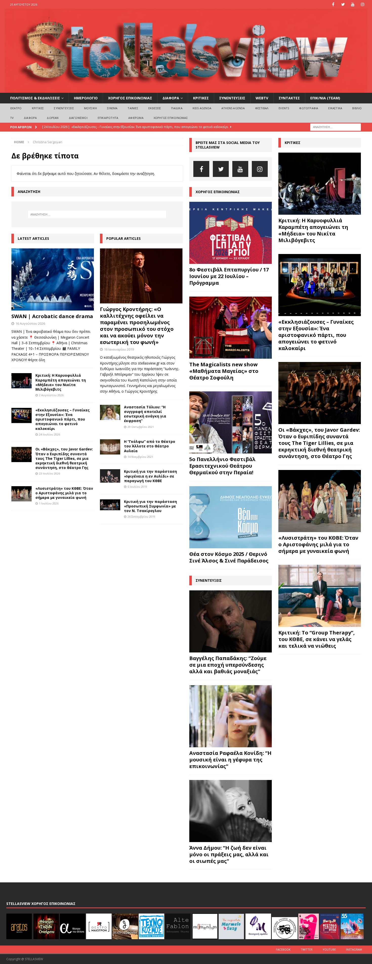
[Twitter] (343, 4)
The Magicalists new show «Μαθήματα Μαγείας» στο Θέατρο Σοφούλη (223, 371)
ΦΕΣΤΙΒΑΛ (262, 108)
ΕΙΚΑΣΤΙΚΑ (335, 108)
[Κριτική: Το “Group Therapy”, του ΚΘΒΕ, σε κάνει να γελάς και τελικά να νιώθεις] (319, 596)
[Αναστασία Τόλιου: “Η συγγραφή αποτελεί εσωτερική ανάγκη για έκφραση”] (110, 412)
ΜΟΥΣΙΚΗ (90, 108)
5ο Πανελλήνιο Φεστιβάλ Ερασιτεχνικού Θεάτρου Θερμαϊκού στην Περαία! (222, 466)
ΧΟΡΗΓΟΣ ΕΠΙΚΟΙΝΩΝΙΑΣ (130, 98)
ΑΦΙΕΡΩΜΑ (135, 118)
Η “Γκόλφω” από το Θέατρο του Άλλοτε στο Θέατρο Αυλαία (149, 446)
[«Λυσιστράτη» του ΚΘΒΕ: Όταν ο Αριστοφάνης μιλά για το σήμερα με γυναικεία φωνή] (21, 493)
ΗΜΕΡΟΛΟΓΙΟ (86, 98)
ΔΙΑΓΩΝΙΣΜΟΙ (78, 118)
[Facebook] (333, 4)
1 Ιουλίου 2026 (48, 503)
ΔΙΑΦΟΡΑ (170, 98)
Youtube (329, 949)
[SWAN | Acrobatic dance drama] (52, 279)
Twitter (307, 949)
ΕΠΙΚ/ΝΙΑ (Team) (325, 98)
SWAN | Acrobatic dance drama (52, 316)
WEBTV (262, 98)
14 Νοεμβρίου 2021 (140, 457)
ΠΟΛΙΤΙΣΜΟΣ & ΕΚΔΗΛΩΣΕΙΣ (35, 98)
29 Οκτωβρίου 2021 (141, 427)
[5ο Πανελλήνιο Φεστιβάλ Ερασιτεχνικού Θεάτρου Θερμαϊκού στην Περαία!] (230, 422)
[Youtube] (352, 4)
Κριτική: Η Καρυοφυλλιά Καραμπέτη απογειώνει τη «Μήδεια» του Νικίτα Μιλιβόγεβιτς (60, 382)
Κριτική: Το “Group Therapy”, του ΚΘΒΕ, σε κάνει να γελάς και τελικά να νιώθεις (316, 639)
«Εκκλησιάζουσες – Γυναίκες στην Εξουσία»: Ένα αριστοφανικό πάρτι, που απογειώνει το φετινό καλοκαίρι (62, 419)
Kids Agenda (202, 108)
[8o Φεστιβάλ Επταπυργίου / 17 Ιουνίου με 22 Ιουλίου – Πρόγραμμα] (230, 233)
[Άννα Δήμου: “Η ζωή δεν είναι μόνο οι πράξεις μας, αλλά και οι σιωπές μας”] (230, 811)
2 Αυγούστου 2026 (51, 395)
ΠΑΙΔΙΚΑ (176, 108)
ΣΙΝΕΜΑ (112, 108)
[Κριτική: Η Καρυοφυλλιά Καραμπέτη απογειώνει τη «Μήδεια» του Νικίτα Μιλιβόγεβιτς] (21, 380)
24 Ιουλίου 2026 (49, 434)
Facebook (283, 949)
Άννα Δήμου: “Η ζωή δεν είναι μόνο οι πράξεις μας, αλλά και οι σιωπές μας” (228, 854)
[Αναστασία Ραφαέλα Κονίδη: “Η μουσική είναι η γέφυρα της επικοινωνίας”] (230, 716)
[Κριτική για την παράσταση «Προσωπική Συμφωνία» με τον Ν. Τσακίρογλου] (110, 504)
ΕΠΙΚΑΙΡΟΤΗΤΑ (108, 118)
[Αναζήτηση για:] (335, 126)
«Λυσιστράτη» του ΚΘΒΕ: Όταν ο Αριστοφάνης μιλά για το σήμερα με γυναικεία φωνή (64, 493)
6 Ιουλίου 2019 (137, 486)
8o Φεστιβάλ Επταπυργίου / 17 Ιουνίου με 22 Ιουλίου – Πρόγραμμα (229, 276)
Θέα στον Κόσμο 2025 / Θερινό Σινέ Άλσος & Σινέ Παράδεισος (228, 557)
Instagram (354, 949)
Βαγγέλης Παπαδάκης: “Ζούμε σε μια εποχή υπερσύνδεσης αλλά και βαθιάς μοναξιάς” (227, 665)
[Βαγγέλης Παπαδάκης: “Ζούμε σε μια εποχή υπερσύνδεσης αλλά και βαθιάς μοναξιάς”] (230, 621)
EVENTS (284, 108)
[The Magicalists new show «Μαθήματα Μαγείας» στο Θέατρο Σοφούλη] (230, 328)
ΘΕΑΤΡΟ (16, 108)
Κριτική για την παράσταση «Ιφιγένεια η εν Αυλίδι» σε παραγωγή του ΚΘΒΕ (150, 476)
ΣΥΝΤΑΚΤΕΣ (289, 98)
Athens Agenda (233, 108)
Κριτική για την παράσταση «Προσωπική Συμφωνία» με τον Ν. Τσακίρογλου (150, 506)
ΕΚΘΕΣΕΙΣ (154, 108)
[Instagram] (362, 4)
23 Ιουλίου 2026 (49, 473)
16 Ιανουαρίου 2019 (119, 349)
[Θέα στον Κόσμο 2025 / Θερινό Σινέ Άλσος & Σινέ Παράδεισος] (230, 517)
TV (12, 118)
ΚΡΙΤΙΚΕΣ (201, 98)
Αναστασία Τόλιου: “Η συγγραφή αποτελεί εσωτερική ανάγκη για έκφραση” (145, 414)
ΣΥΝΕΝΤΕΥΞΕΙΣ (232, 98)
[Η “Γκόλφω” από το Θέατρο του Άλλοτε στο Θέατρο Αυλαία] (110, 446)
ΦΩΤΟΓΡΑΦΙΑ (308, 108)
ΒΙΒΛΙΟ (357, 108)
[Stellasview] (186, 89)
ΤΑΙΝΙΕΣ (133, 108)
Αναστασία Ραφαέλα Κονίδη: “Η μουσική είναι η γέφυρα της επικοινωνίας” (230, 760)
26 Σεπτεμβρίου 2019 (141, 516)
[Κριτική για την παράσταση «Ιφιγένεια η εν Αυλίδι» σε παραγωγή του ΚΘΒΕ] (110, 476)
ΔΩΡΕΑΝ (52, 118)
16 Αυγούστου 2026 (30, 323)
